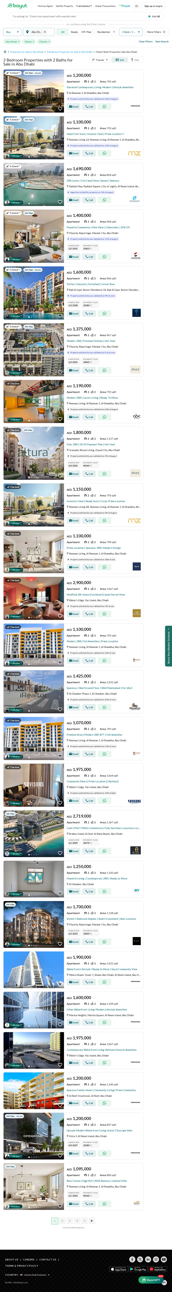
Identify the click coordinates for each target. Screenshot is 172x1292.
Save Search (162, 41)
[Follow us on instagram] (156, 1259)
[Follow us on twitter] (140, 1259)
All (62, 31)
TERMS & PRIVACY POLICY (21, 1265)
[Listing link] (73, 91)
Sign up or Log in (153, 6)
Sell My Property (64, 6)
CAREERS (28, 1259)
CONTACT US (47, 1259)
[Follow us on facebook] (132, 1259)
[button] (12, 32)
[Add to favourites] (60, 108)
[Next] (92, 1220)
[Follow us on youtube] (164, 1259)
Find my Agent (45, 6)
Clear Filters (146, 41)
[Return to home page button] (17, 6)
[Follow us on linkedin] (148, 1259)
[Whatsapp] (104, 106)
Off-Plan (86, 31)
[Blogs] (124, 6)
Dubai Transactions (105, 6)
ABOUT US (11, 1259)
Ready (74, 31)
